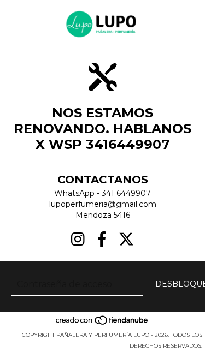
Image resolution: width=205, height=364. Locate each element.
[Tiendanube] (102, 323)
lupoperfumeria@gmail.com (102, 204)
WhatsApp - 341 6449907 (102, 193)
